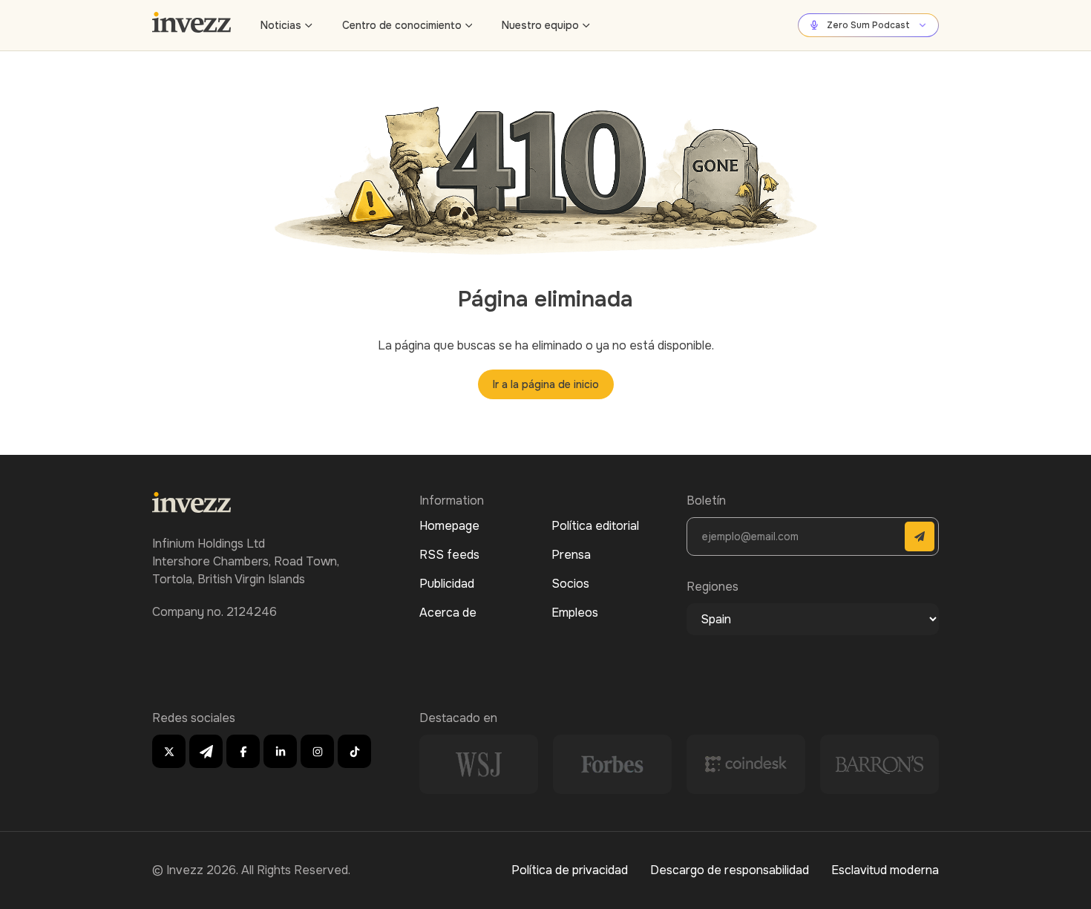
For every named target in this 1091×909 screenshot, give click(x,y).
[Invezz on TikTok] (354, 751)
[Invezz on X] (169, 751)
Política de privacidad (569, 870)
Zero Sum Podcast (868, 25)
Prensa (571, 554)
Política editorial (595, 526)
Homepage (449, 526)
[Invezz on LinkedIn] (280, 751)
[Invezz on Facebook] (243, 751)
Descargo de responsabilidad (729, 870)
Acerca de (447, 612)
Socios (570, 583)
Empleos (574, 612)
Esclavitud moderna (885, 870)
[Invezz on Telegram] (206, 751)
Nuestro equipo (540, 25)
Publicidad (446, 583)
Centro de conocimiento (402, 25)
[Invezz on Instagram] (317, 751)
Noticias (281, 25)
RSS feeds (449, 554)
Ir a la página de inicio (546, 384)
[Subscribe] (919, 536)
